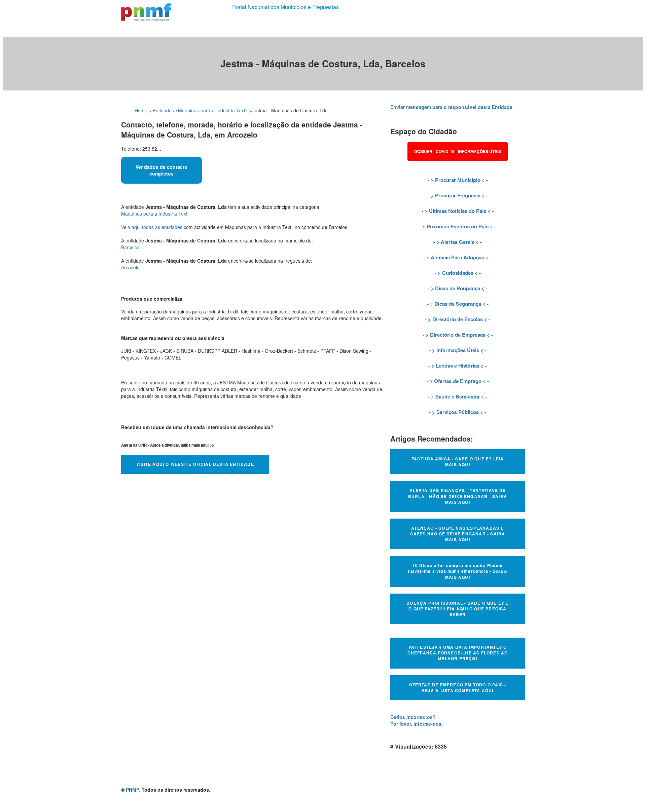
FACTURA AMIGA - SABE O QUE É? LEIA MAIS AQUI (457, 461)
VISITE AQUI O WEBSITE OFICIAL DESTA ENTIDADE (195, 464)
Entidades (163, 110)
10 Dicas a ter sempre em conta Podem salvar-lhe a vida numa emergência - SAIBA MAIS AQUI (457, 571)
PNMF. (133, 789)
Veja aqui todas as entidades (151, 227)
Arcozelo (130, 267)
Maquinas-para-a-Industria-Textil (212, 110)
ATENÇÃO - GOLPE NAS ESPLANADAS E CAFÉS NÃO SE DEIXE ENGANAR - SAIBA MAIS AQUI (457, 533)
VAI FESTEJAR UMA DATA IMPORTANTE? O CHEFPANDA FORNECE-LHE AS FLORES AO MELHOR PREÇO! (457, 653)
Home (141, 110)
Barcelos (130, 247)
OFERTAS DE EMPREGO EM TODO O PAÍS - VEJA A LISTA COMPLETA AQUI (457, 687)
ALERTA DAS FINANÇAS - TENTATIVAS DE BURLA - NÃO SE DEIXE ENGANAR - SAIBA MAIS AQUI (457, 496)
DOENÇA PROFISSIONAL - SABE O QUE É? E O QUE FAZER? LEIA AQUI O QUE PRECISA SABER (457, 608)
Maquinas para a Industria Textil (155, 213)
